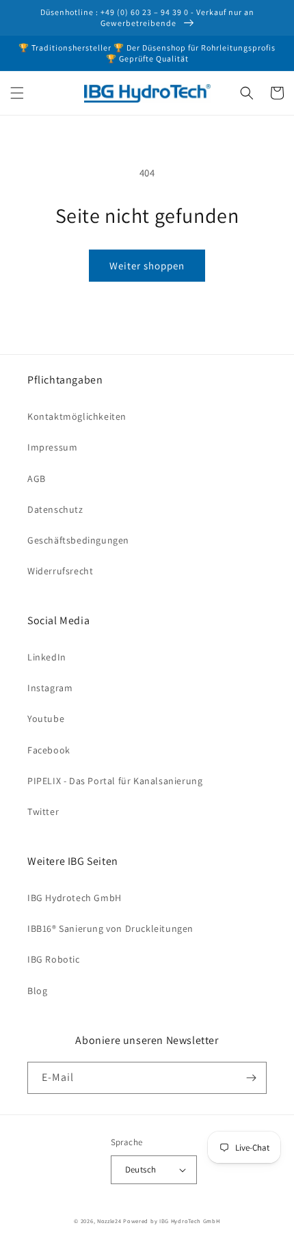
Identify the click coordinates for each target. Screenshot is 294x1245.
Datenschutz (55, 509)
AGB (36, 478)
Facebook (48, 750)
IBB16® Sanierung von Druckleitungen (110, 928)
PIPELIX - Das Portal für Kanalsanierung (114, 781)
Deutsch (141, 1169)
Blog (37, 991)
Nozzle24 (109, 1220)
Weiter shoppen (147, 265)
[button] (17, 93)
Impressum (52, 447)
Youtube (45, 718)
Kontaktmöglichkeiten (76, 416)
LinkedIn (46, 657)
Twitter (43, 811)
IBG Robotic (53, 959)
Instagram (49, 688)
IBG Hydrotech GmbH (74, 898)
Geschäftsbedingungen (78, 540)
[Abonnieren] (251, 1078)
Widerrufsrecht (60, 571)
